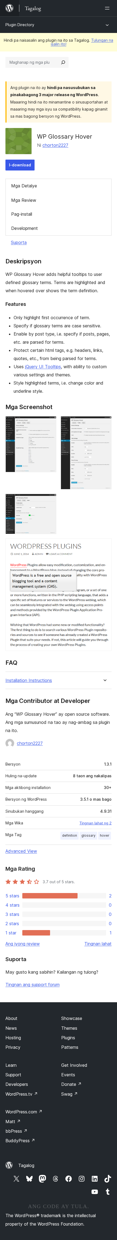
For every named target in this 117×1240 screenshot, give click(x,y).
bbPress (16, 1131)
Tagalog (26, 1165)
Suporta (19, 242)
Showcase (71, 1018)
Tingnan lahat (98, 943)
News (11, 1028)
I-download (20, 165)
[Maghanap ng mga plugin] (63, 62)
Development (24, 228)
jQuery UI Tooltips (43, 366)
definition (69, 835)
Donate (71, 1084)
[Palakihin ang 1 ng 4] (49, 423)
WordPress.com (23, 1111)
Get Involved (74, 1065)
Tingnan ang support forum (32, 984)
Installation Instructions (28, 680)
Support (13, 1074)
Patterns (69, 1047)
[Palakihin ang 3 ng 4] (49, 501)
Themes (69, 1028)
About (11, 1018)
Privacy (12, 1047)
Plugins (68, 1037)
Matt (13, 1121)
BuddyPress (20, 1140)
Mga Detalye (24, 185)
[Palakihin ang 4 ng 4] (104, 546)
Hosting (13, 1037)
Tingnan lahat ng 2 (95, 823)
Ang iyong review (22, 943)
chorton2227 (55, 145)
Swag (69, 1094)
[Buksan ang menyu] (108, 8)
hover (104, 835)
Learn (11, 1065)
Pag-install (21, 214)
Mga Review (23, 200)
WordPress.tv (21, 1094)
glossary (88, 835)
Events (68, 1074)
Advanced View (21, 851)
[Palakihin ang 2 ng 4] (104, 423)
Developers (16, 1084)
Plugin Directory (19, 24)
